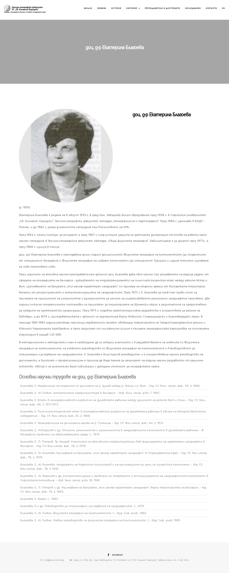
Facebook (117, 555)
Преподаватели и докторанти (162, 8)
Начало (88, 8)
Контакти (211, 8)
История (116, 8)
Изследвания (193, 8)
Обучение (132, 8)
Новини (101, 8)
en (223, 8)
